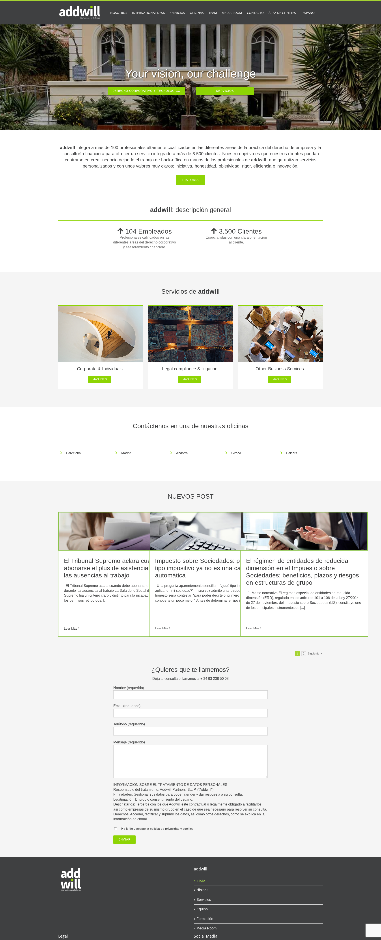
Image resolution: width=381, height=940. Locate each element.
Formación (204, 919)
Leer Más (70, 628)
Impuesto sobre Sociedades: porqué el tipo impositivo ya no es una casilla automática (209, 568)
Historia (202, 890)
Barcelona (73, 453)
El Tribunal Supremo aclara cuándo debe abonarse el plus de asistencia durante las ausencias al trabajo (120, 568)
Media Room (206, 928)
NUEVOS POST (191, 496)
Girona (236, 453)
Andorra (182, 453)
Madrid (126, 453)
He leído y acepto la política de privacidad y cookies (157, 828)
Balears (291, 453)
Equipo (202, 909)
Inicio (200, 880)
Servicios (203, 899)
